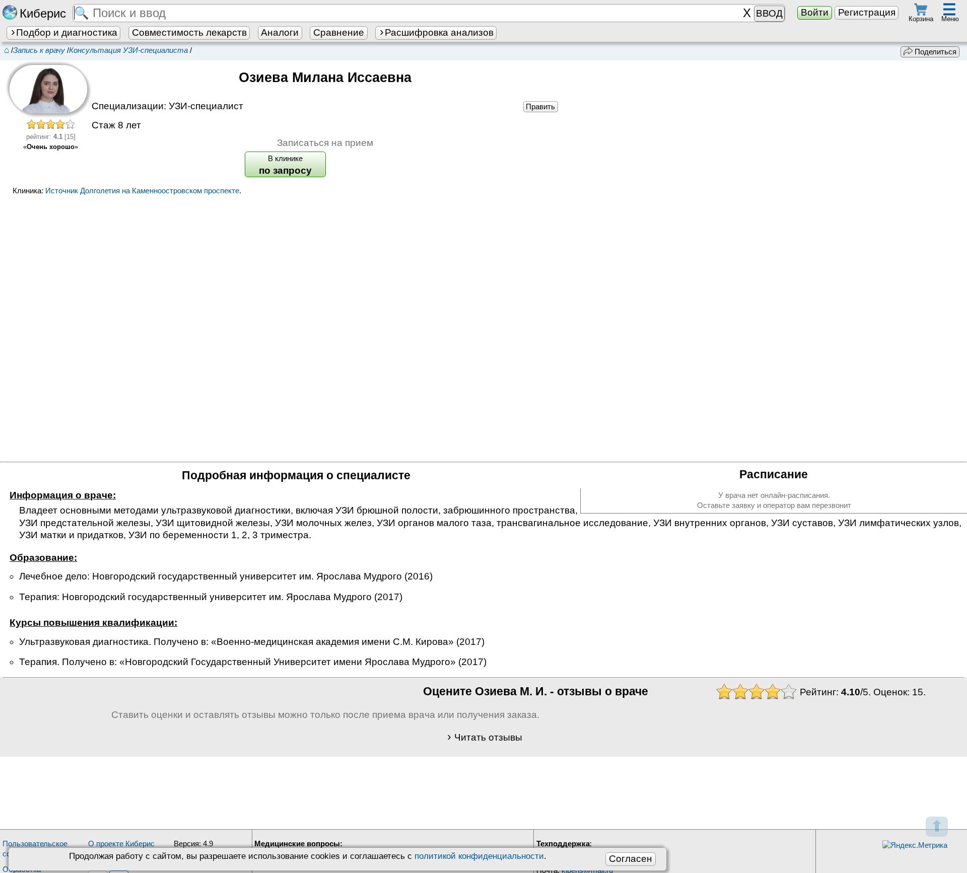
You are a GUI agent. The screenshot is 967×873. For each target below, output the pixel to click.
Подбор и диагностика (66, 32)
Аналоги (280, 32)
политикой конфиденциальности (479, 856)
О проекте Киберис (121, 843)
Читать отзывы (488, 737)
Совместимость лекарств (189, 32)
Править (540, 106)
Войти (814, 12)
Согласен (630, 858)
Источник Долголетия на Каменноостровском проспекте (142, 190)
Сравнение (338, 32)
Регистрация (866, 12)
